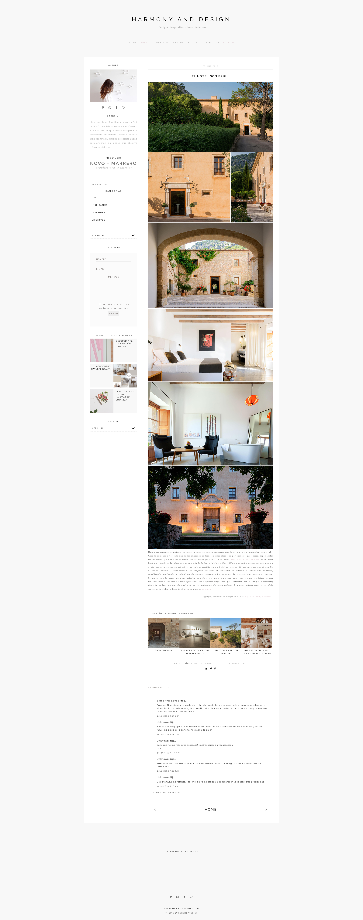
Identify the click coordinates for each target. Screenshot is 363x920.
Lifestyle (161, 42)
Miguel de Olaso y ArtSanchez (258, 596)
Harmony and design (181, 19)
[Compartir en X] (207, 669)
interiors (239, 663)
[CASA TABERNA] (163, 633)
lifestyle (98, 220)
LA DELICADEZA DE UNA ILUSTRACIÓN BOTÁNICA (125, 396)
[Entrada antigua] (266, 809)
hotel (223, 663)
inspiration (100, 205)
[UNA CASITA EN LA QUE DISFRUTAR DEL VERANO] (256, 633)
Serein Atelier (188, 913)
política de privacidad (113, 308)
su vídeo (206, 589)
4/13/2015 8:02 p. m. (169, 752)
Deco (197, 42)
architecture (204, 663)
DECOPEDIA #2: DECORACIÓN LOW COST (124, 344)
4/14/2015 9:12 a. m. (168, 786)
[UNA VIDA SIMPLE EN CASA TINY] (225, 633)
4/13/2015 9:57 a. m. (168, 716)
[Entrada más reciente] (155, 809)
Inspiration (181, 42)
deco (95, 198)
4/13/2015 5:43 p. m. (168, 734)
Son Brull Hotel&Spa (245, 560)
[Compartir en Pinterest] (216, 669)
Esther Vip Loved (168, 700)
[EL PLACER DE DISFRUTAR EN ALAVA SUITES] (194, 633)
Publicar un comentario (166, 792)
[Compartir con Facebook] (211, 669)
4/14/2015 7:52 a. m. (168, 770)
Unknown (163, 722)
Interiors (212, 42)
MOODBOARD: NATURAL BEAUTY (101, 367)
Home (133, 42)
